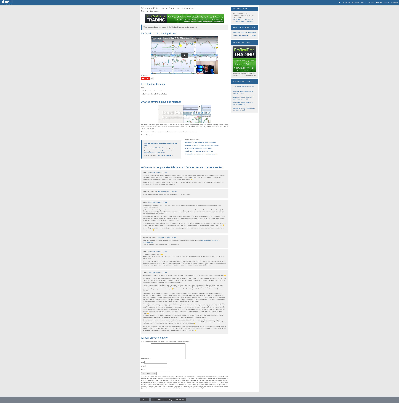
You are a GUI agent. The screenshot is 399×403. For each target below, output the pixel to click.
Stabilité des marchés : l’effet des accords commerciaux (200, 142)
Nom (142, 362)
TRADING (386, 2)
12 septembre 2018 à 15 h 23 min (157, 251)
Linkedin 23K (245, 35)
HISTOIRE (371, 2)
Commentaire (145, 358)
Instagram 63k (237, 35)
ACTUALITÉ (346, 2)
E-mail (143, 366)
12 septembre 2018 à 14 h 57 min (157, 202)
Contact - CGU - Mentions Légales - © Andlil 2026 (168, 400)
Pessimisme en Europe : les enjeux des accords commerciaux (202, 145)
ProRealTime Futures (164, 151)
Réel (173, 148)
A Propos (144, 400)
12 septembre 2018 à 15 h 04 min (166, 237)
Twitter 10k (244, 32)
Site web (143, 370)
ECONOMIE (355, 2)
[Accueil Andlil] (340, 2)
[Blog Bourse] (7, 2)
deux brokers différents (164, 155)
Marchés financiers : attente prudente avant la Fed (199, 151)
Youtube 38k (236, 32)
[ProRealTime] (184, 18)
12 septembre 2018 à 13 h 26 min (167, 192)
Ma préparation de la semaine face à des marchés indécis (201, 154)
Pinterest (253, 35)
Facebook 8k (252, 32)
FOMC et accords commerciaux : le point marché (198, 148)
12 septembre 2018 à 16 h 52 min (157, 272)
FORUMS (363, 2)
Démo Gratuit (159, 148)
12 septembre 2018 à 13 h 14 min (157, 172)
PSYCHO (379, 2)
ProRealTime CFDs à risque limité (154, 153)
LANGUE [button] (394, 2)
